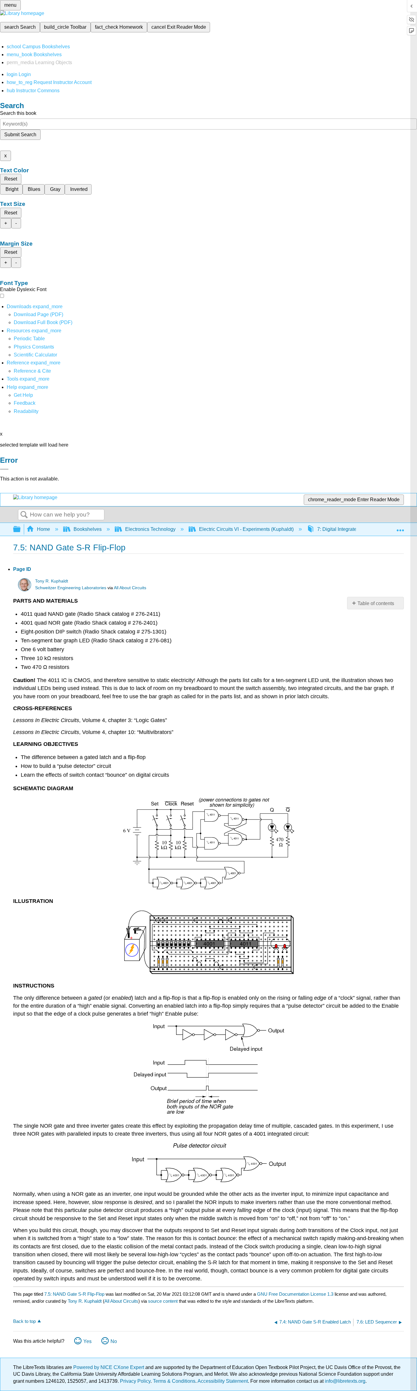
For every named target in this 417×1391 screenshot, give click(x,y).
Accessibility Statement (223, 1381)
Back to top (24, 1321)
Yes (87, 1341)
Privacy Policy (135, 1381)
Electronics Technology (150, 529)
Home (43, 529)
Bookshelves (87, 529)
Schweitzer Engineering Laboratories (70, 588)
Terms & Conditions (174, 1381)
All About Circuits (130, 588)
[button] (24, 403)
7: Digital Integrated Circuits (347, 529)
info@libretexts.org (344, 1381)
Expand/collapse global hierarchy (20, 529)
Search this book (18, 113)
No (114, 1341)
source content (163, 1301)
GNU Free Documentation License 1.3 (295, 1294)
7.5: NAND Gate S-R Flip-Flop (74, 1294)
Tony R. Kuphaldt (51, 581)
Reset (10, 178)
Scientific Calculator (35, 354)
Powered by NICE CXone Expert (109, 1367)
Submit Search (20, 134)
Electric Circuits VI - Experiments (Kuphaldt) (246, 529)
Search (24, 515)
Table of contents (375, 603)
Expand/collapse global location (400, 527)
